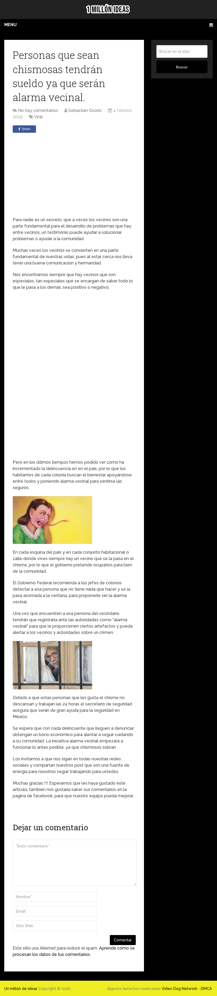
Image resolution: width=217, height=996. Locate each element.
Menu (10, 24)
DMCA (206, 988)
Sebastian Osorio (85, 110)
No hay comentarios (38, 110)
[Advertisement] (74, 175)
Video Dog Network (179, 988)
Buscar (182, 67)
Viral (38, 116)
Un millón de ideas (20, 988)
